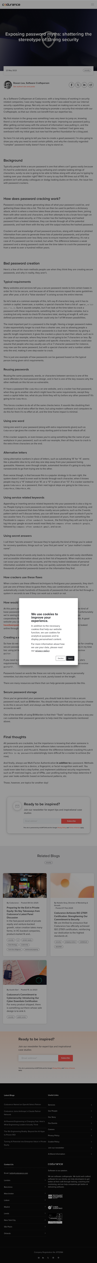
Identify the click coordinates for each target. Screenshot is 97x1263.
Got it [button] (70, 658)
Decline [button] (61, 658)
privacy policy (42, 650)
